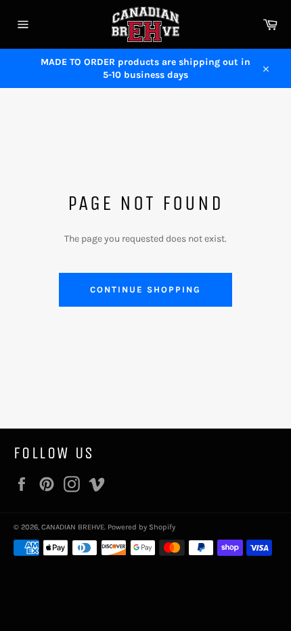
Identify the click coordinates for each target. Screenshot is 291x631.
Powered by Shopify (141, 527)
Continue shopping (145, 289)
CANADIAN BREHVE (72, 527)
